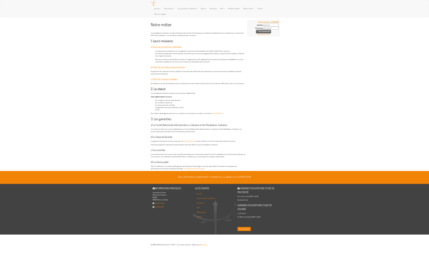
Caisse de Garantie (189, 141)
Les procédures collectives (187, 8)
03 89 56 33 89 (159, 203)
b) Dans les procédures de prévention (168, 67)
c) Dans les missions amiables (164, 79)
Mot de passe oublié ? (263, 34)
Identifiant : (260, 25)
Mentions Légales (160, 14)
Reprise (203, 8)
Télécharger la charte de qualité (194, 169)
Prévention (213, 8)
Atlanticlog (203, 245)
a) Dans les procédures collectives (166, 46)
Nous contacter (244, 229)
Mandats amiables (234, 8)
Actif (222, 8)
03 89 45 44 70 (159, 207)
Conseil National (217, 113)
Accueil (156, 8)
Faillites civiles (248, 8)
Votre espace (168, 8)
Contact (260, 8)
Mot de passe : (259, 28)
